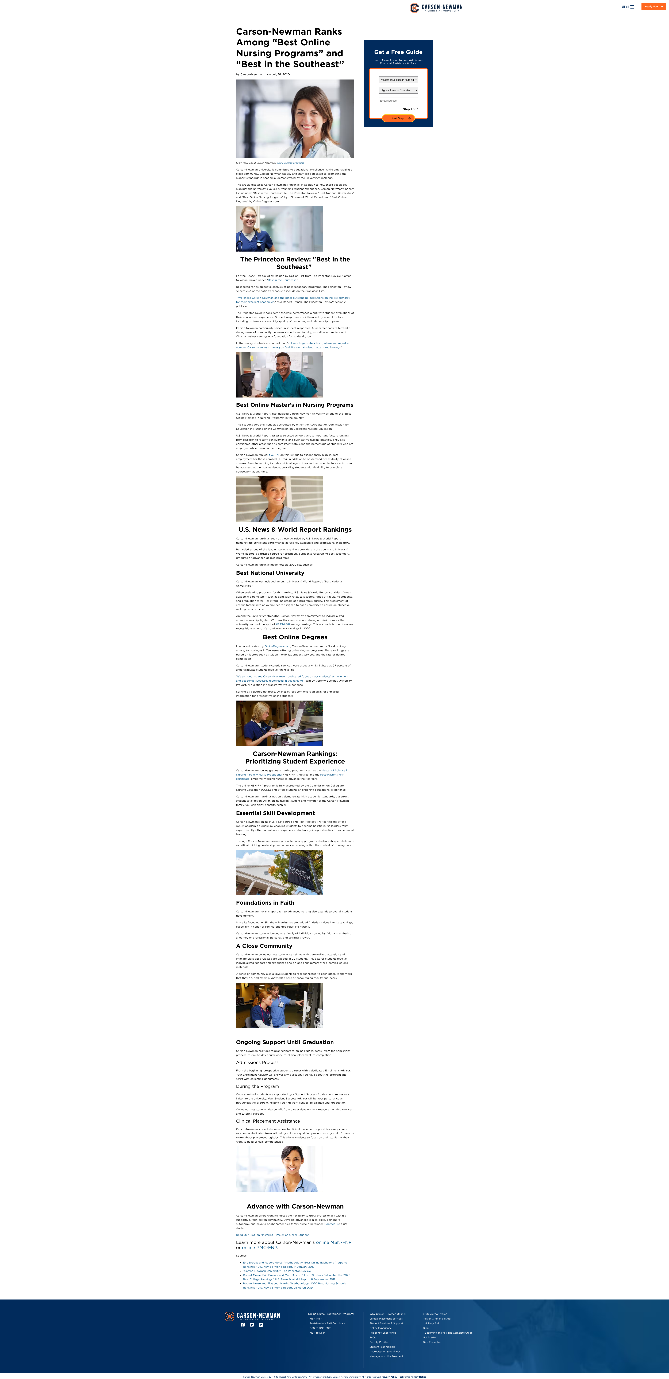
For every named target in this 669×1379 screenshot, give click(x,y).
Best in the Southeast (282, 280)
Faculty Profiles (379, 1342)
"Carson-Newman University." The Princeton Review (277, 1270)
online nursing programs (290, 163)
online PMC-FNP (259, 1247)
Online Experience (381, 1328)
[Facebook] (243, 1325)
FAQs (373, 1337)
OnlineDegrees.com (277, 646)
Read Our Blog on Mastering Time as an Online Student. (272, 1234)
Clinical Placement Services (386, 1318)
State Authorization (435, 1314)
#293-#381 (282, 624)
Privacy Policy (389, 1377)
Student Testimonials (382, 1346)
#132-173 (273, 454)
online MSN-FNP (334, 1242)
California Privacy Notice (412, 1377)
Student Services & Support (386, 1323)
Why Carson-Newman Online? (388, 1314)
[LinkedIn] (261, 1325)
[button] (654, 6)
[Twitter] (252, 1325)
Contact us (331, 1223)
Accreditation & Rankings (385, 1351)
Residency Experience (383, 1332)
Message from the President (386, 1356)
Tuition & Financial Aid (437, 1318)
